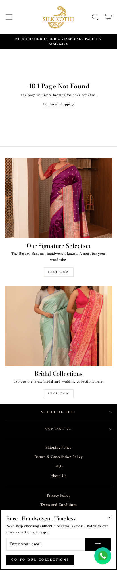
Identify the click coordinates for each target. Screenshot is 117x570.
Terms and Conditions (58, 505)
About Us (58, 476)
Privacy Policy (58, 495)
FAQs (58, 466)
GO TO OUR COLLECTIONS (40, 560)
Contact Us (58, 429)
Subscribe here (58, 412)
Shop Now (58, 271)
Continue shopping (58, 105)
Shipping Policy (58, 447)
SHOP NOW (58, 393)
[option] (58, 42)
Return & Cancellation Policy (59, 457)
